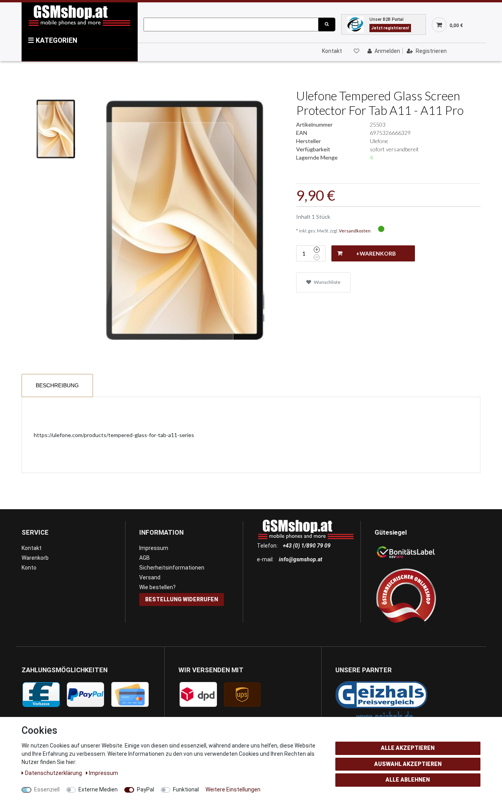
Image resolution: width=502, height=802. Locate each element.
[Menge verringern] (317, 257)
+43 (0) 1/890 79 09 (307, 546)
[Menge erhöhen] (317, 250)
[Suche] (326, 24)
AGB (144, 558)
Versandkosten (355, 230)
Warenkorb (35, 558)
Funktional (186, 789)
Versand (149, 577)
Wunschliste (326, 282)
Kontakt (332, 51)
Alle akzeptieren (408, 748)
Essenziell (47, 789)
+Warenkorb (376, 253)
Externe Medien (98, 789)
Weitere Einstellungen (233, 789)
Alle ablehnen (408, 780)
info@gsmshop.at (300, 559)
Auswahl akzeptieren (408, 764)
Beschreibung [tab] (57, 385)
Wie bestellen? (157, 587)
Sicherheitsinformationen (171, 567)
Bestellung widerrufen (181, 599)
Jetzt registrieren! (390, 28)
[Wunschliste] (356, 51)
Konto (29, 567)
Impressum (153, 548)
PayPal (145, 789)
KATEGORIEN (52, 40)
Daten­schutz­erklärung (54, 773)
